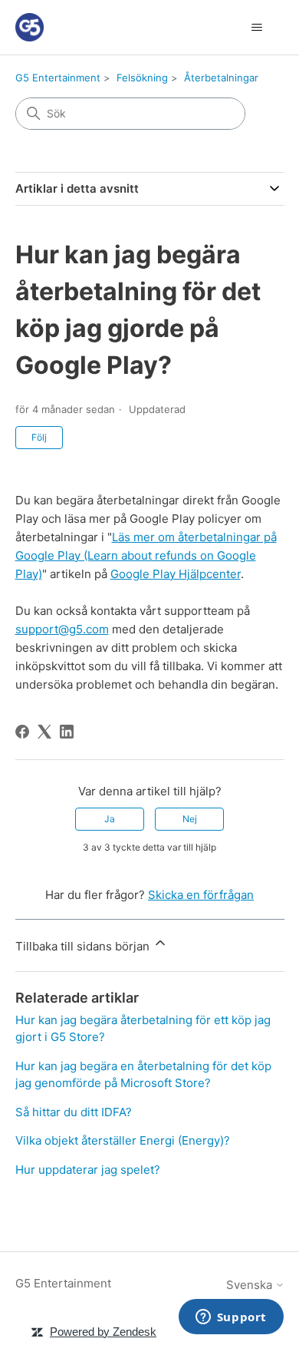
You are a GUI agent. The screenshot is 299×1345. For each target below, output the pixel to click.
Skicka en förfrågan (201, 894)
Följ (39, 437)
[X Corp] (44, 732)
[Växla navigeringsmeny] (257, 27)
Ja (109, 819)
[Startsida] (29, 27)
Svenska (250, 1284)
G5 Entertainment (57, 77)
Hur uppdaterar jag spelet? (87, 1169)
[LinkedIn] (67, 732)
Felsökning (142, 77)
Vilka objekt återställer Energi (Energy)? (122, 1140)
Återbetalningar (221, 77)
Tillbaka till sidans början (84, 946)
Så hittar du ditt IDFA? (73, 1112)
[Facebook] (22, 732)
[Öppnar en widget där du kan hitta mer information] (231, 1318)
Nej (189, 819)
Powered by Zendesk (103, 1331)
